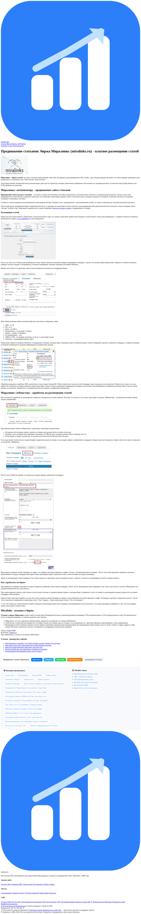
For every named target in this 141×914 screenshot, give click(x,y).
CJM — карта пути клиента (83, 677)
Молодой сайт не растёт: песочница (86, 682)
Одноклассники (75, 659)
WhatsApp (60, 659)
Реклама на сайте (118, 902)
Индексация (27, 884)
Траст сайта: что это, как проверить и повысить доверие (24, 705)
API (19, 144)
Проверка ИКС (37, 675)
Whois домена (49, 884)
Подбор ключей (51, 675)
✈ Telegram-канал (97, 902)
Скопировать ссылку (93, 659)
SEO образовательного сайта (83, 679)
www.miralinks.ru (23, 219)
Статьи (3, 144)
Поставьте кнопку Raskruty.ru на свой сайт (45, 910)
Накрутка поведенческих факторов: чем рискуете (24, 647)
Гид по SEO (16, 902)
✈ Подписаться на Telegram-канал (13, 906)
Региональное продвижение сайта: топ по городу (23, 651)
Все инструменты (50, 902)
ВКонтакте (37, 659)
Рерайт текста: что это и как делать (85, 688)
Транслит (52, 893)
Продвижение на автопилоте (32, 902)
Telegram (48, 659)
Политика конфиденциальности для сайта (44, 726)
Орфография (44, 893)
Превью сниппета (44, 679)
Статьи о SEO (6, 902)
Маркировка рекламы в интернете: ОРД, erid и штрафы (23, 709)
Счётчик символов (32, 893)
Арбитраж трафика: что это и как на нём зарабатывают (23, 713)
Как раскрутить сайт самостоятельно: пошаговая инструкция (28, 645)
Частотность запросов (12, 679)
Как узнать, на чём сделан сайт (15, 726)
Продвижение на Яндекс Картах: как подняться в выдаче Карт (25, 688)
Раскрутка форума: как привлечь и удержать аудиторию (26, 649)
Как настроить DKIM (81, 685)
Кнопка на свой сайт (82, 902)
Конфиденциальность (9, 904)
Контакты (108, 902)
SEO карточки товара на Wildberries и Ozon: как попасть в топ (26, 696)
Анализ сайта (9, 675)
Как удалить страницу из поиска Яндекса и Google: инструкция (26, 700)
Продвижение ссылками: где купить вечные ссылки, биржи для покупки (32, 643)
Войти (23, 144)
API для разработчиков (65, 902)
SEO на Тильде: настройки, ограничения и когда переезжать (44, 684)
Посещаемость (38, 884)
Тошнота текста (29, 679)
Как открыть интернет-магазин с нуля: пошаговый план (23, 717)
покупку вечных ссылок (62, 208)
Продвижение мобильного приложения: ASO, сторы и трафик (26, 692)
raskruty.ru (13, 633)
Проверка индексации (12, 684)
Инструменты (12, 144)
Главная (4, 146)
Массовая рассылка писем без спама (86, 674)
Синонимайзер (23, 675)
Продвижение (18, 146)
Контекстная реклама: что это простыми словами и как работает (26, 721)
